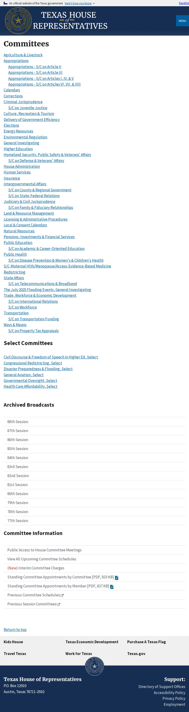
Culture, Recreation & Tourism (29, 113)
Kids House (13, 641)
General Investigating (21, 142)
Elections (11, 125)
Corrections (13, 96)
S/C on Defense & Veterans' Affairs (36, 160)
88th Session (17, 421)
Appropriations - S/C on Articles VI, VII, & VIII (44, 84)
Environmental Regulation (25, 137)
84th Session (17, 457)
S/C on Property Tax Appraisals (33, 330)
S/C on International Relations (33, 301)
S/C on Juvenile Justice (27, 107)
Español (184, 3)
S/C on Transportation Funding (33, 318)
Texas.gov (136, 653)
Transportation (16, 312)
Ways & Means (15, 324)
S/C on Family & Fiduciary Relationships (40, 207)
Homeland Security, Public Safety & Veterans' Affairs (47, 154)
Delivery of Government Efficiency (32, 119)
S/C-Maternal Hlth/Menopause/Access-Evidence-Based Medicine (57, 266)
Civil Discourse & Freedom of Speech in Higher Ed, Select (51, 357)
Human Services (17, 172)
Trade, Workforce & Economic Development (40, 295)
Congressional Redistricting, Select (33, 363)
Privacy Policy (173, 698)
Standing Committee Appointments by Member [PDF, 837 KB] (58, 586)
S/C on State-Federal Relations (34, 195)
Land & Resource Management (29, 213)
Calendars (12, 90)
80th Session (17, 493)
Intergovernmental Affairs (25, 183)
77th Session (17, 520)
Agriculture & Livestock (23, 54)
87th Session (17, 430)
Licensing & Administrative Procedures (36, 219)
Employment (174, 704)
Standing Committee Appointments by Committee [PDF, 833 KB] (60, 577)
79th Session (17, 502)
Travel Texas (15, 653)
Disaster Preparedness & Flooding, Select (38, 368)
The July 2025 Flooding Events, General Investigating (47, 289)
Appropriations (16, 60)
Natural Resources (19, 231)
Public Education (18, 242)
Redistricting (14, 272)
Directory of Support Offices (162, 686)
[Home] (56, 34)
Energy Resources (18, 131)
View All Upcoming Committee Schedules (41, 559)
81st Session (17, 484)
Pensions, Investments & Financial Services (39, 236)
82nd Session (18, 475)
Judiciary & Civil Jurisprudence (29, 201)
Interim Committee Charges (35, 568)
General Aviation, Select (24, 374)
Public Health (15, 254)
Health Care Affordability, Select (30, 386)
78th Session (17, 511)
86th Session (17, 439)
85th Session (17, 448)
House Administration (22, 166)
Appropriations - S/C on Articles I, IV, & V (41, 78)
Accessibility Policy (169, 692)
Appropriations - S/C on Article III (35, 72)
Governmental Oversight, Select (30, 380)
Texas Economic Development (91, 641)
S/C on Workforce (22, 307)
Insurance (12, 178)
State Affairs (14, 277)
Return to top (15, 629)
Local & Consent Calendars (25, 225)
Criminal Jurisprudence (23, 101)
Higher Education (18, 148)
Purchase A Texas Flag (146, 641)
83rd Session (17, 466)
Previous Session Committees (31, 604)
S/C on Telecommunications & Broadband (42, 283)
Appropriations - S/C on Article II (34, 66)
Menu (182, 21)
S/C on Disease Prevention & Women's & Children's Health (55, 260)
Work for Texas (78, 653)
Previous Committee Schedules (33, 595)
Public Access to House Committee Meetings (44, 550)
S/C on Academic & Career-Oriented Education (46, 248)
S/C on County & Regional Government (39, 189)
